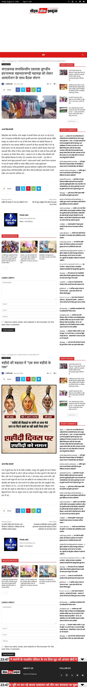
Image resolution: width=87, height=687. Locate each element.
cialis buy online (65, 242)
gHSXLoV (63, 288)
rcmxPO (62, 282)
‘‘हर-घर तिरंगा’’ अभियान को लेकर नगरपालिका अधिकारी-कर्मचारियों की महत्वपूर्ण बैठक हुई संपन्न (72, 266)
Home (4, 61)
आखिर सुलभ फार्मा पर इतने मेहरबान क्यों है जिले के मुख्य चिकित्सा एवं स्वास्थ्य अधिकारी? (72, 172)
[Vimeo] (80, 1)
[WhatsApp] (33, 89)
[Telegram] (38, 89)
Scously (62, 273)
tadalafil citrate (65, 179)
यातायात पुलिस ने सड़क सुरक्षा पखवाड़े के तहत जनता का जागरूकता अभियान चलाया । (71, 226)
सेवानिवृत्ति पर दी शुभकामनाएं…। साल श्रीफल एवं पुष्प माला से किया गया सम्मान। (47, 257)
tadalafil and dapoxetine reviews (71, 251)
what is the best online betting (70, 199)
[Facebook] (68, 1)
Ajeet (61, 136)
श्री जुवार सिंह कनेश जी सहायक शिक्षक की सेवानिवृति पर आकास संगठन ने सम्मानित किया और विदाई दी (72, 163)
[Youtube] (83, 1)
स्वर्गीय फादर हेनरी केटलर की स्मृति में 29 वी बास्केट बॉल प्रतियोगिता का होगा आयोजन (72, 235)
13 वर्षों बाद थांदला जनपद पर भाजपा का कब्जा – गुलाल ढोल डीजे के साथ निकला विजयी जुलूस (72, 290)
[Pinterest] (28, 89)
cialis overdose (65, 208)
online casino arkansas (68, 170)
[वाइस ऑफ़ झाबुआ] (43, 11)
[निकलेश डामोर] (3, 84)
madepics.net (64, 315)
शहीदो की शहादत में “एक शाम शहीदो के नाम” (15, 202)
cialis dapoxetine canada (68, 161)
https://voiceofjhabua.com (27, 218)
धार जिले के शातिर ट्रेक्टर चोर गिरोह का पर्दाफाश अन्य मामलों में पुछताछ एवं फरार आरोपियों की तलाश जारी (71, 244)
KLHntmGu (63, 308)
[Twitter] (76, 1)
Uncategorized (12, 61)
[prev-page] (3, 268)
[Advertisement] (43, 35)
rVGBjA (62, 224)
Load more (71, 121)
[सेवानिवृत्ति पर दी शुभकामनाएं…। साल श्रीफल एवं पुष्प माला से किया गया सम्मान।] (47, 247)
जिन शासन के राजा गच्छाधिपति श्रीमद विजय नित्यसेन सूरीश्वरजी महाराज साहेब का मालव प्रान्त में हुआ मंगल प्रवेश (72, 275)
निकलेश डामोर (9, 84)
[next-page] (6, 268)
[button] (82, 55)
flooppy (62, 193)
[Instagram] (72, 1)
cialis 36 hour (64, 233)
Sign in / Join (27, 1)
